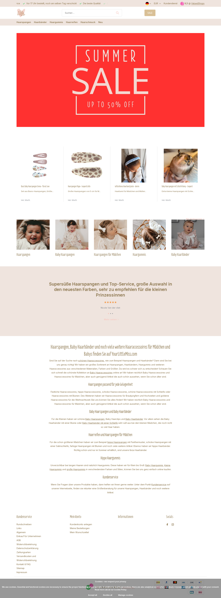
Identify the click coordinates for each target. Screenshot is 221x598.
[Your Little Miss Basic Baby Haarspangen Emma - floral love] (40, 166)
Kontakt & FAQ (24, 564)
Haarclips (116, 419)
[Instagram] (173, 524)
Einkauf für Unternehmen (29, 536)
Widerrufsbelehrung (27, 544)
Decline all (107, 595)
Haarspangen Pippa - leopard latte (79, 186)
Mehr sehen (110, 319)
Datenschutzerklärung (27, 548)
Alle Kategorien (194, 219)
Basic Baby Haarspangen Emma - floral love (35, 186)
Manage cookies (125, 595)
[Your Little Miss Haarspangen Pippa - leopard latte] (87, 166)
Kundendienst (170, 3)
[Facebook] (167, 524)
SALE (149, 13)
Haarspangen (24, 22)
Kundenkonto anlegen (81, 524)
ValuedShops (197, 3)
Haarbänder (40, 22)
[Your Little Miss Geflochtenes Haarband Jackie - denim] (134, 166)
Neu (100, 22)
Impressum (22, 572)
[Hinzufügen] (56, 198)
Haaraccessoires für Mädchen (69, 404)
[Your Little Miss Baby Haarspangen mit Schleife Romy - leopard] (181, 166)
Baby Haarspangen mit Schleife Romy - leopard (177, 186)
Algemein (21, 532)
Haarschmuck (88, 22)
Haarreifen (72, 22)
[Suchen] (117, 12)
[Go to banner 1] (110, 80)
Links (19, 528)
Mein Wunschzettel (79, 532)
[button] (108, 313)
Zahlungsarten (24, 552)
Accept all (92, 595)
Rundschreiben (24, 524)
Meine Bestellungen (80, 528)
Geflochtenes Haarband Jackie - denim (127, 186)
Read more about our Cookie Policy (110, 590)
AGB (19, 540)
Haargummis (56, 22)
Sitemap (21, 568)
